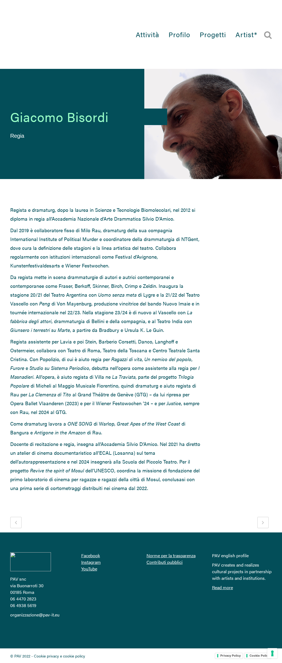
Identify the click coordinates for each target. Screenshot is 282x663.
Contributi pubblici (165, 562)
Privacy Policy (230, 655)
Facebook (90, 555)
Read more (222, 587)
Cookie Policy (260, 655)
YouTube (89, 568)
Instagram (91, 562)
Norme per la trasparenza (171, 555)
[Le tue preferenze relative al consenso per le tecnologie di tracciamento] (272, 653)
